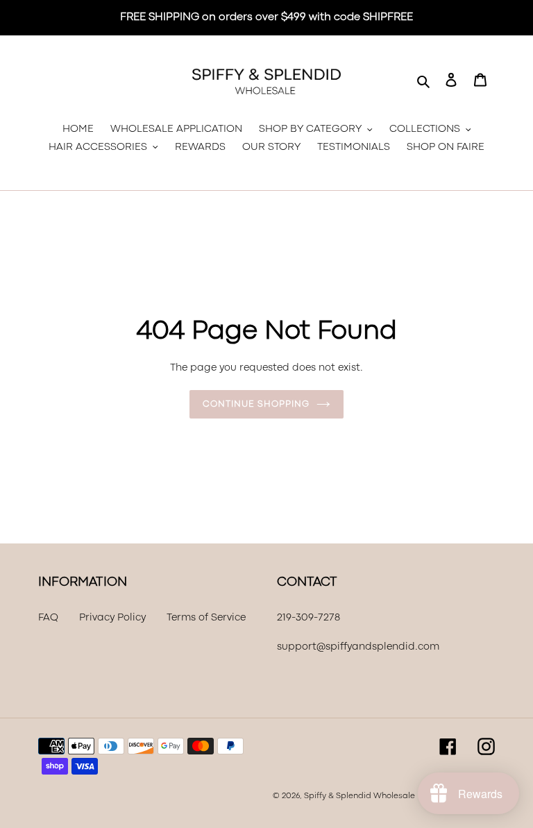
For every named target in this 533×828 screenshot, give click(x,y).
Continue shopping (256, 404)
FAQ (48, 618)
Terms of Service (206, 618)
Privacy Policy (112, 618)
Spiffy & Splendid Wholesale (359, 796)
